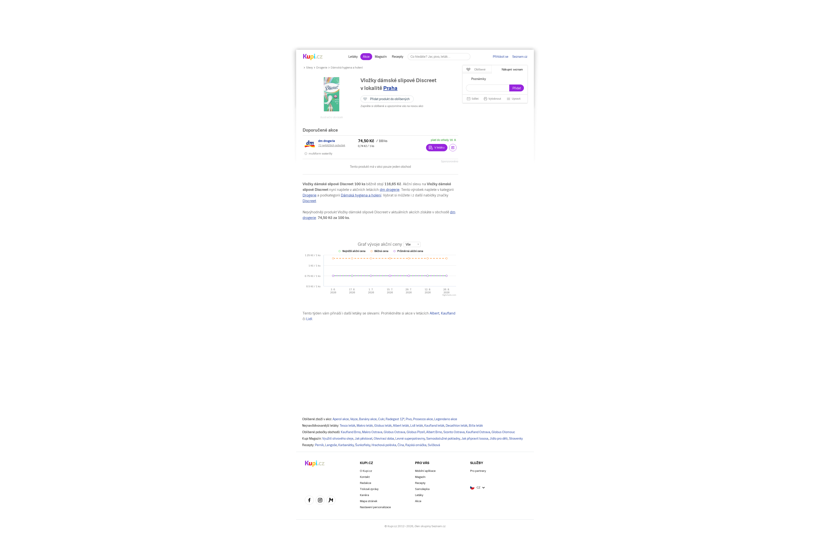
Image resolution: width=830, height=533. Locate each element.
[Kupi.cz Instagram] (320, 501)
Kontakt (365, 477)
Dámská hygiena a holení (347, 67)
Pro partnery (478, 470)
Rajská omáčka (415, 445)
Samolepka (422, 489)
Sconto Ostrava (454, 432)
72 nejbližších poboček (331, 145)
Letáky (353, 56)
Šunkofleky (362, 445)
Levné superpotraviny (410, 438)
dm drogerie (389, 190)
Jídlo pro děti (499, 438)
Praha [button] (390, 88)
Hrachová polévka (384, 445)
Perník (319, 445)
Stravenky (516, 438)
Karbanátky (346, 445)
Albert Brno (434, 432)
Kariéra (364, 495)
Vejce (354, 419)
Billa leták (476, 425)
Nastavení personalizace (375, 507)
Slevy (309, 67)
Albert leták (401, 425)
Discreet (309, 201)
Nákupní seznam (512, 69)
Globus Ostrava (394, 432)
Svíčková (434, 445)
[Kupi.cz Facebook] (309, 501)
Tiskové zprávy (369, 489)
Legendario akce (445, 419)
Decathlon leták (457, 425)
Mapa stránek (368, 501)
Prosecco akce (423, 419)
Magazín (381, 56)
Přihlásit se (500, 56)
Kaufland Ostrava (478, 432)
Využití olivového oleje (337, 438)
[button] (452, 147)
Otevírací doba (384, 438)
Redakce (365, 483)
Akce (366, 56)
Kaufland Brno (351, 432)
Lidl (309, 319)
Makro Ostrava (372, 432)
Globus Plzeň (416, 432)
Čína (400, 445)
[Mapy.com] (330, 501)
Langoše (331, 445)
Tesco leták (347, 425)
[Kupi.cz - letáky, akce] (313, 57)
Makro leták (365, 425)
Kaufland (448, 313)
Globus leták (383, 425)
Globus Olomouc (503, 432)
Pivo (409, 419)
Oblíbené (479, 69)
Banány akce (368, 419)
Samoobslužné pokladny (443, 438)
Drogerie (321, 67)
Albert (434, 313)
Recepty (397, 56)
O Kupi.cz (366, 470)
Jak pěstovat (363, 438)
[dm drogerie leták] (310, 144)
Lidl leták (416, 425)
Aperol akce (341, 419)
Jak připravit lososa (474, 438)
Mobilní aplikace (425, 470)
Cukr (381, 419)
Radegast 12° (395, 419)
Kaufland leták (434, 425)
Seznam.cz (519, 56)
